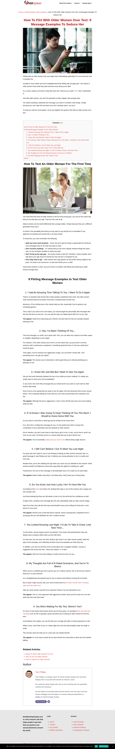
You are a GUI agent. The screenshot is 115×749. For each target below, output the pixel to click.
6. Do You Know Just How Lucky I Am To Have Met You (44, 148)
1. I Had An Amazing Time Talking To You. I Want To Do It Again (47, 132)
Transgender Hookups (81, 730)
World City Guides (65, 3)
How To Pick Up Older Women (36, 657)
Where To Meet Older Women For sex (39, 654)
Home (20, 12)
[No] (113, 746)
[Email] (48, 701)
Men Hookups (78, 724)
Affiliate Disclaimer (56, 730)
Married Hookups (79, 727)
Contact (52, 724)
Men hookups (41, 12)
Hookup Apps (86, 3)
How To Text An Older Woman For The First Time (40, 127)
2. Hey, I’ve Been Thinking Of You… (38, 135)
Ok (96, 746)
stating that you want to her (55, 440)
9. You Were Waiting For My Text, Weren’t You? (42, 156)
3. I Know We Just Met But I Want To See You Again (43, 137)
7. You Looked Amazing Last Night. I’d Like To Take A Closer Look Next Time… (52, 150)
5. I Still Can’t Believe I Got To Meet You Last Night (43, 145)
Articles (76, 3)
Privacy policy (104, 746)
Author (26, 158)
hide (61, 123)
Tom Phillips (40, 672)
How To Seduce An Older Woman (38, 659)
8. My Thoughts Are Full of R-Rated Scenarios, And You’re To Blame (49, 153)
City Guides (54, 727)
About (52, 722)
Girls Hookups (78, 722)
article (37, 489)
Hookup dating (29, 12)
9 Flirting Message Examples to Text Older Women (41, 129)
